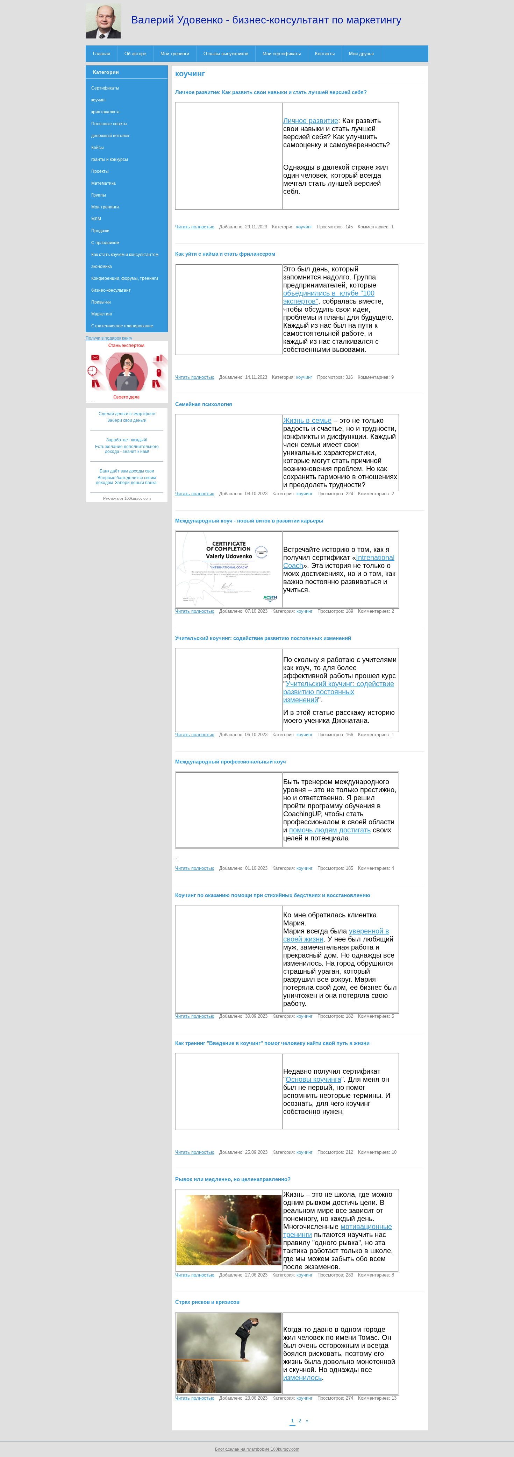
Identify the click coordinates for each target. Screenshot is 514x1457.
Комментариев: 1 (376, 226)
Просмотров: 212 (335, 1152)
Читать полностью (194, 226)
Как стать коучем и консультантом (124, 254)
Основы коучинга (313, 1079)
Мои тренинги (174, 53)
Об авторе (135, 53)
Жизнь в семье (307, 420)
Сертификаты (105, 88)
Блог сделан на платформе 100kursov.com (257, 1449)
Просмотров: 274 (335, 1398)
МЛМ (96, 218)
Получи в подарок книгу (109, 338)
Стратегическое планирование (122, 326)
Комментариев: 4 (376, 868)
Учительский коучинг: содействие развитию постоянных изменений (338, 692)
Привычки (101, 302)
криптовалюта (105, 111)
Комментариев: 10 (377, 1152)
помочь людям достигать (330, 830)
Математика (103, 183)
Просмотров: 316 (335, 377)
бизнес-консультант (111, 290)
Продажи (100, 230)
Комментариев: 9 (376, 377)
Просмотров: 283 (335, 1275)
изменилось (302, 1377)
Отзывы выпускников (226, 53)
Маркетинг (101, 314)
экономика (101, 266)
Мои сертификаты (282, 53)
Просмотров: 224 (335, 493)
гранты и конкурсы (109, 159)
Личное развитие (310, 121)
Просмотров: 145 (335, 226)
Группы (98, 195)
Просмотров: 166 (335, 734)
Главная (101, 53)
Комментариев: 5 (376, 1016)
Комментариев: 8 (376, 1275)
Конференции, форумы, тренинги (124, 278)
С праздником (105, 242)
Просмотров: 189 (335, 611)
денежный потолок (110, 135)
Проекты (100, 171)
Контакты (325, 53)
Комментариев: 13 (377, 1398)
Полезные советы (109, 123)
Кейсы (97, 147)
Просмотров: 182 (335, 1016)
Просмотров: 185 (335, 868)
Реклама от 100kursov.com (127, 498)
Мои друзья (361, 53)
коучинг (304, 226)
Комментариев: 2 (376, 493)
